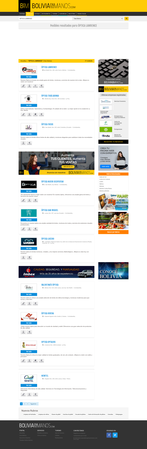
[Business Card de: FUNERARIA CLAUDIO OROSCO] (113, 104)
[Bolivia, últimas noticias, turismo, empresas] (37, 427)
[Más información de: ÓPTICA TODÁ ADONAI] (29, 98)
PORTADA (22, 13)
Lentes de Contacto (104, 179)
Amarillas (22, 433)
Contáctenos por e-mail (80, 435)
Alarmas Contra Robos (105, 188)
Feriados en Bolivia (42, 433)
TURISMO (54, 13)
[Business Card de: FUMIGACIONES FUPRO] (113, 131)
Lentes (101, 181)
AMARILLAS (30, 13)
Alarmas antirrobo (104, 191)
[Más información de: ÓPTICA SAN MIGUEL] (29, 213)
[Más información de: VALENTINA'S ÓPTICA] (29, 287)
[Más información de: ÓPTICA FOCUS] (29, 127)
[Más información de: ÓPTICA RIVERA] (29, 316)
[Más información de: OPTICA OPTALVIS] (29, 345)
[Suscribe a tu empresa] (56, 163)
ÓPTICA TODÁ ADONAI (50, 95)
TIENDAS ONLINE (81, 13)
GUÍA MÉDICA (62, 13)
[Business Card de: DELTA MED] (113, 138)
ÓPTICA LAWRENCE (49, 67)
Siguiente (33, 404)
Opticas (101, 184)
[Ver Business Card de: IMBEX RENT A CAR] (56, 272)
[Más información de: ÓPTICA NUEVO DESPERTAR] (29, 184)
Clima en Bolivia (41, 435)
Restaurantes (59, 438)
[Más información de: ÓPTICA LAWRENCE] (29, 70)
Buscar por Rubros (113, 232)
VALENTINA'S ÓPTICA (49, 284)
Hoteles (57, 435)
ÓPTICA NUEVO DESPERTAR (52, 181)
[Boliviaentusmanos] (24, 7)
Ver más (29, 77)
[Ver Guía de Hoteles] (113, 201)
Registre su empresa (79, 433)
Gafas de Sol (102, 177)
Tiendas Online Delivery (26, 440)
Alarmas (101, 186)
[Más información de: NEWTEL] (29, 378)
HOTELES (37, 13)
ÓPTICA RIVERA (47, 313)
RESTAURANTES (46, 13)
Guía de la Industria (25, 438)
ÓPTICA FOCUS (47, 124)
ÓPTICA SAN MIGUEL (49, 210)
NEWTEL (44, 375)
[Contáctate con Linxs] (113, 157)
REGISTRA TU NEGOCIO (113, 142)
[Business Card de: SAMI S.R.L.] (113, 119)
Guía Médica (23, 435)
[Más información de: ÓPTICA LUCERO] (29, 241)
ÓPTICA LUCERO (47, 238)
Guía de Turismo (59, 433)
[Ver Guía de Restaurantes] (113, 220)
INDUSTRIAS (71, 13)
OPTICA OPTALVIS (48, 342)
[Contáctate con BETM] (113, 71)
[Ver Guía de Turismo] (113, 270)
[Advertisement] (73, 44)
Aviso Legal (76, 439)
